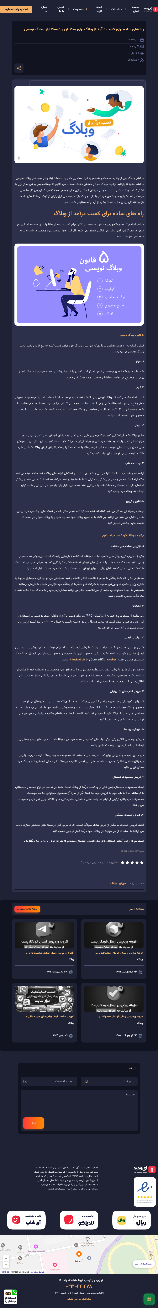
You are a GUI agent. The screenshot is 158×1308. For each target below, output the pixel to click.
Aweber (111, 660)
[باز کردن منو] (149, 1299)
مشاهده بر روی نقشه (79, 1299)
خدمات (115, 9)
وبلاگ (114, 883)
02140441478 (79, 1286)
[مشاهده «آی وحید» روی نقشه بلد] (79, 1254)
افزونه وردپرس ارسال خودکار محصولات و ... (119, 953)
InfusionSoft (77, 660)
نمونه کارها (99, 9)
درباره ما (44, 9)
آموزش (122, 883)
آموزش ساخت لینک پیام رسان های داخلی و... (49, 1017)
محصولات (78, 9)
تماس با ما (60, 9)
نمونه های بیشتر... (27, 909)
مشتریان (131, 654)
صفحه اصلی (135, 9)
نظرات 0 (134, 47)
